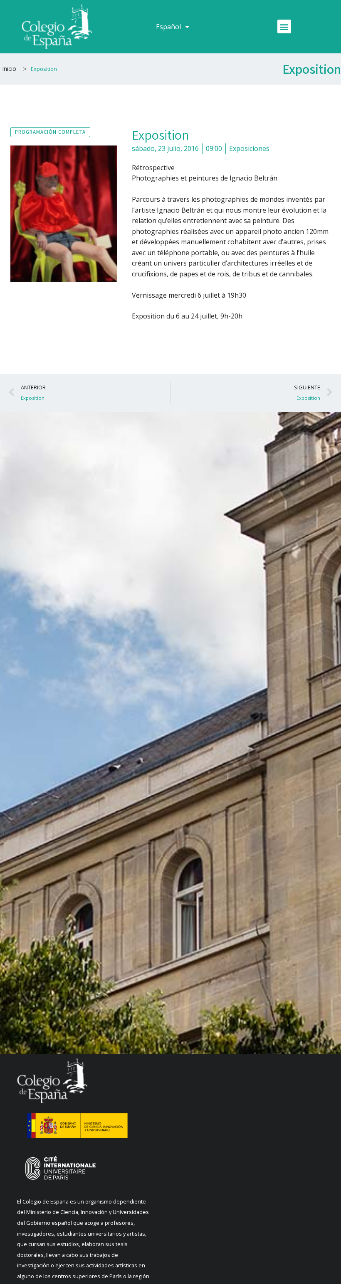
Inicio (9, 69)
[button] (284, 26)
